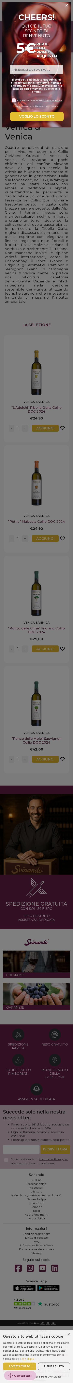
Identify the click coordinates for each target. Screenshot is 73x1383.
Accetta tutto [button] (19, 1366)
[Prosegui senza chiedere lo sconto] (66, 5)
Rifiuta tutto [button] (54, 1366)
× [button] (68, 1334)
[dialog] (36, 1356)
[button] (36, 1376)
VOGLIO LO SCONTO (37, 116)
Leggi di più (27, 1359)
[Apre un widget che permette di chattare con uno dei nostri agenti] (20, 1376)
